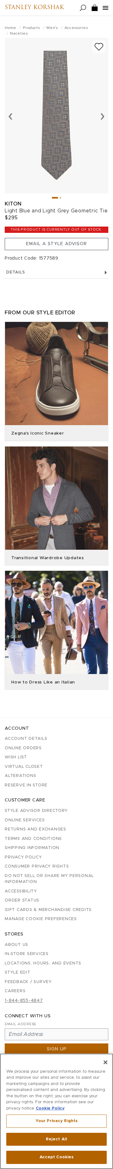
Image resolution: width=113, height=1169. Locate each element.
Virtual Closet (24, 767)
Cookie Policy (50, 1108)
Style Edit (17, 972)
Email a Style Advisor (56, 244)
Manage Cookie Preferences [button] (41, 919)
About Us (16, 945)
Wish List (16, 757)
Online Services (25, 820)
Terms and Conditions (33, 839)
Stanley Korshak (34, 8)
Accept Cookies (57, 1157)
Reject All (56, 1139)
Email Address (20, 1024)
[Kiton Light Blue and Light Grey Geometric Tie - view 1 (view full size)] (56, 116)
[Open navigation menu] (105, 8)
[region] (56, 1111)
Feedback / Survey (28, 982)
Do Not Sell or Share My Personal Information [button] (49, 879)
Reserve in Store (26, 785)
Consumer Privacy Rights (37, 866)
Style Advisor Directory (36, 811)
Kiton (13, 203)
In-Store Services (27, 954)
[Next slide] (102, 115)
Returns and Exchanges (35, 829)
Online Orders (23, 748)
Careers (15, 991)
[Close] (105, 1062)
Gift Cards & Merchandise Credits (48, 910)
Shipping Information (32, 848)
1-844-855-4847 (24, 1000)
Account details (26, 739)
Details (15, 272)
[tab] (55, 198)
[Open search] (83, 8)
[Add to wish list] (99, 47)
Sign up (57, 1049)
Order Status (22, 900)
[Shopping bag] (95, 8)
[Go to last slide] (10, 115)
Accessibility (21, 891)
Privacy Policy (23, 857)
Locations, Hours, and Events (43, 963)
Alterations (20, 776)
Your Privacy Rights (56, 1121)
